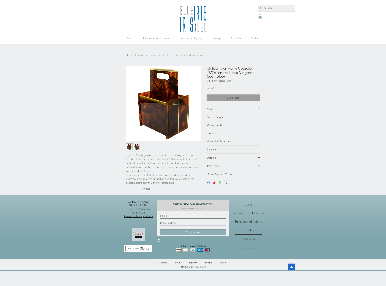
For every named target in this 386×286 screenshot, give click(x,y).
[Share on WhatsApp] (220, 183)
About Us (249, 238)
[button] (260, 16)
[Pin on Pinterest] (214, 183)
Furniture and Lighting (248, 221)
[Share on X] (226, 183)
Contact (249, 247)
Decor (248, 204)
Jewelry (249, 230)
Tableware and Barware (248, 213)
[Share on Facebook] (208, 183)
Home (129, 55)
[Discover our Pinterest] (159, 240)
